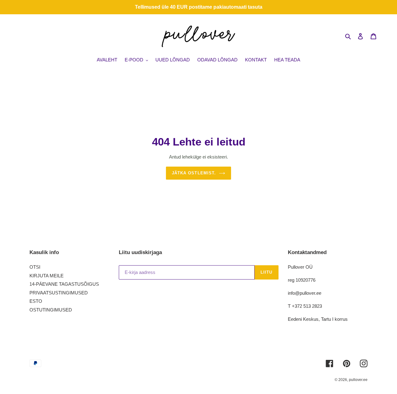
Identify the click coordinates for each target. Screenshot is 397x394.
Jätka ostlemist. (194, 173)
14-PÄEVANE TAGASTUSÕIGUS (64, 284)
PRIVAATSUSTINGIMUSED (58, 292)
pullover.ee (358, 380)
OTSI (34, 267)
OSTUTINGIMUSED (50, 309)
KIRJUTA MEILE (46, 275)
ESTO (35, 301)
